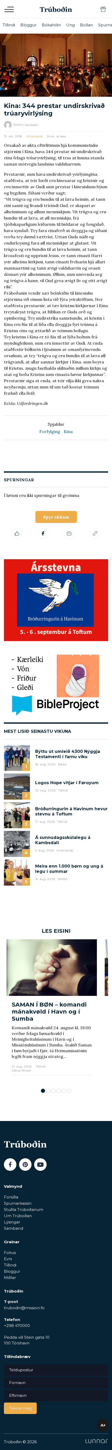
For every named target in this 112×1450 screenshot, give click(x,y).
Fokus (10, 1252)
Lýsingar (12, 1222)
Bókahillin (51, 24)
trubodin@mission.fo (24, 1307)
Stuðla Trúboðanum (23, 1209)
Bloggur (28, 24)
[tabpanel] (52, 1011)
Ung (70, 24)
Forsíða (11, 1197)
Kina (68, 431)
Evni (8, 1258)
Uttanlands (34, 136)
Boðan (86, 24)
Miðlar (10, 1277)
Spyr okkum (56, 517)
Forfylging (49, 431)
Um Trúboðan (18, 1215)
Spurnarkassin (18, 1203)
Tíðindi (9, 24)
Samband (13, 1228)
